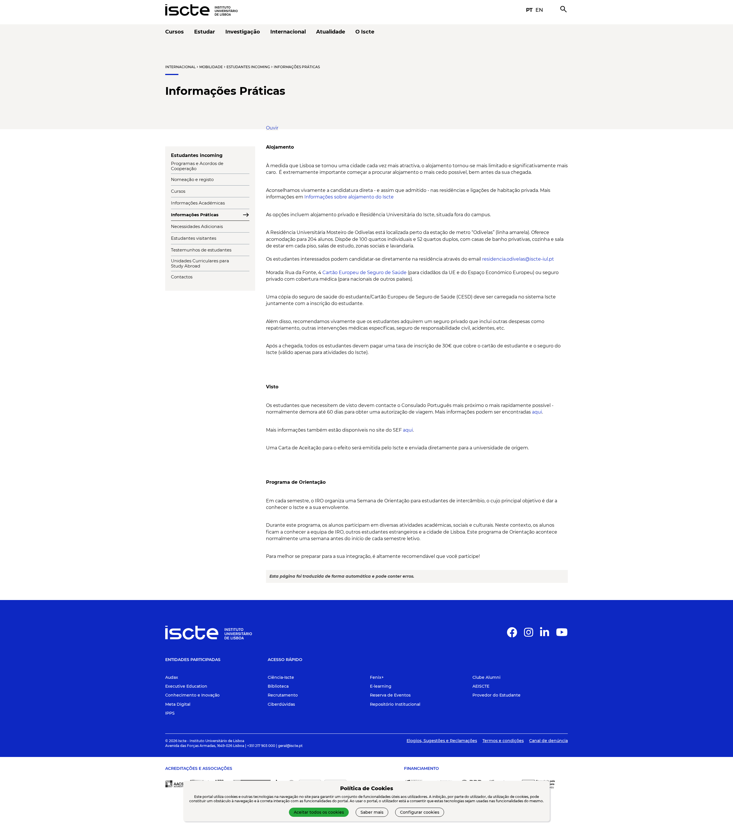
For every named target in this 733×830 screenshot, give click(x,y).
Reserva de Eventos (390, 695)
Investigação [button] (242, 32)
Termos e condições (503, 740)
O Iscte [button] (364, 32)
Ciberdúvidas (281, 704)
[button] (272, 128)
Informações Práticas (297, 67)
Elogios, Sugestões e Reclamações (442, 740)
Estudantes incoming (248, 67)
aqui (537, 412)
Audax (171, 677)
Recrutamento (283, 695)
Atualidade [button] (330, 32)
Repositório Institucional (395, 704)
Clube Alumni (486, 677)
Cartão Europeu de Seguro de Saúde (364, 272)
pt (529, 10)
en (539, 10)
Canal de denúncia (548, 740)
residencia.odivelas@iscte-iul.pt (518, 259)
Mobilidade (211, 67)
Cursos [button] (174, 32)
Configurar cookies (419, 812)
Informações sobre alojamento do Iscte (349, 197)
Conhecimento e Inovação (192, 695)
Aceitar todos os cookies (319, 812)
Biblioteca (278, 686)
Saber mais (371, 812)
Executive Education (186, 686)
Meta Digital (177, 704)
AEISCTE (480, 686)
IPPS (170, 713)
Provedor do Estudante (496, 695)
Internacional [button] (288, 32)
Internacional (180, 67)
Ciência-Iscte (281, 677)
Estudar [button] (204, 32)
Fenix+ (377, 677)
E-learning (380, 686)
